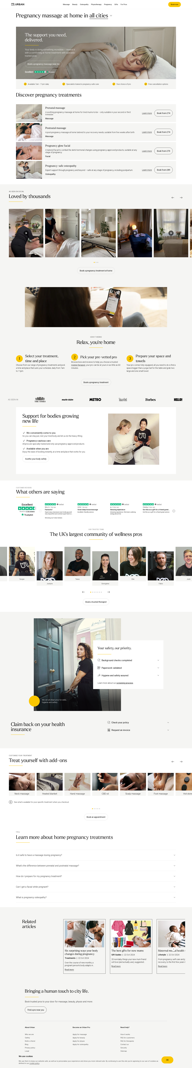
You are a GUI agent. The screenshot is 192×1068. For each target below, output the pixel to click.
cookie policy (34, 1063)
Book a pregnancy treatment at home (96, 271)
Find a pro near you (36, 1010)
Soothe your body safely (35, 459)
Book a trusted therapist (96, 602)
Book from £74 (163, 113)
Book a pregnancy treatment (96, 382)
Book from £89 (163, 170)
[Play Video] (26, 233)
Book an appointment (96, 817)
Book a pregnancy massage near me (44, 64)
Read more (69, 970)
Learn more (147, 113)
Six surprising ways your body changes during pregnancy (81, 952)
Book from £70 (163, 151)
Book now (174, 4)
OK (167, 1060)
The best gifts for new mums (127, 950)
